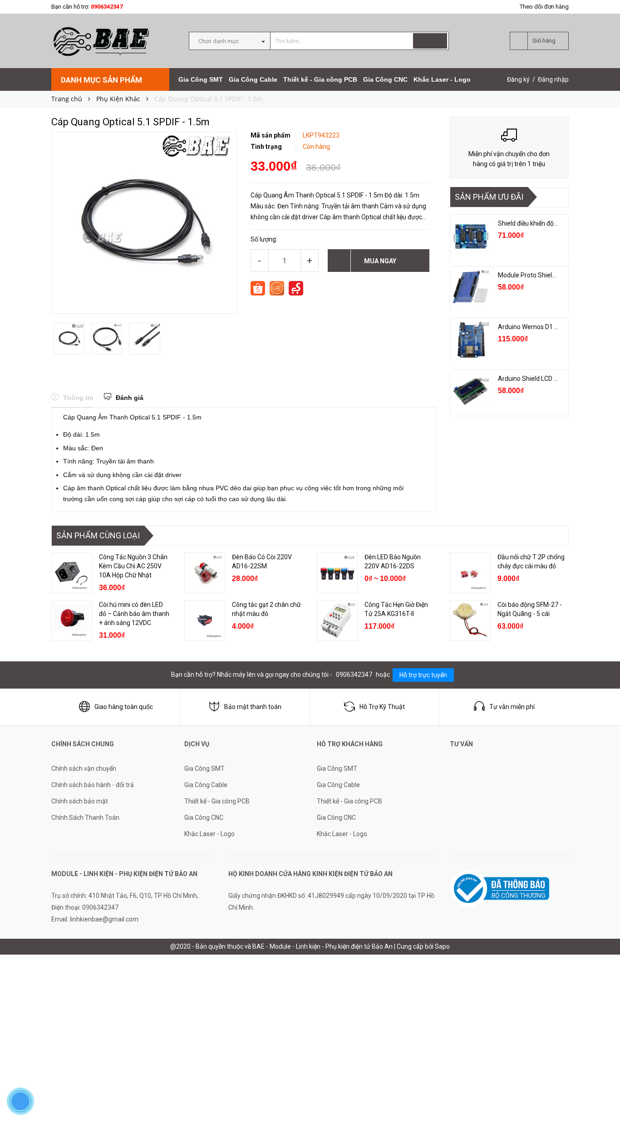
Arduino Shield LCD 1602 (529, 378)
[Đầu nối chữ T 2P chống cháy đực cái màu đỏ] (470, 572)
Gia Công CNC (385, 79)
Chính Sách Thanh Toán (85, 817)
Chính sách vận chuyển (83, 768)
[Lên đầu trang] (604, 1106)
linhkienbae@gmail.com (104, 919)
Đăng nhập (553, 79)
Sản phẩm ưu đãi (489, 197)
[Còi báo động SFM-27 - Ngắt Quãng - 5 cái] (470, 620)
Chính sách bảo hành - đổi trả (92, 784)
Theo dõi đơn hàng (544, 6)
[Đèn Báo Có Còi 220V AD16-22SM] (204, 572)
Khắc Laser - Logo (442, 79)
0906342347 (107, 6)
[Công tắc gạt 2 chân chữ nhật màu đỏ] (204, 620)
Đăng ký (518, 79)
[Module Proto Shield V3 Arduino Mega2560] (471, 288)
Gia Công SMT (200, 79)
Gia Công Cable (253, 79)
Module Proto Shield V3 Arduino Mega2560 (529, 275)
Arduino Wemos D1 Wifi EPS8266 (529, 326)
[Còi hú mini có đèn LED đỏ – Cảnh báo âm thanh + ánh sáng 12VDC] (71, 620)
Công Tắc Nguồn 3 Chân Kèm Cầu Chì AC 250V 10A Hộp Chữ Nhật (133, 566)
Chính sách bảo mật (79, 801)
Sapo (442, 946)
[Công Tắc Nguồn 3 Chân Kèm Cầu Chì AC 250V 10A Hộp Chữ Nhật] (71, 572)
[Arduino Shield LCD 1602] (471, 392)
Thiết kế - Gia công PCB (320, 79)
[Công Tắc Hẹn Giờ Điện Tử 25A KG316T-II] (337, 620)
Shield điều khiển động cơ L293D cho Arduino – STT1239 (529, 223)
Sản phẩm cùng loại (98, 535)
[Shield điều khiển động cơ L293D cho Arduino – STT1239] (471, 236)
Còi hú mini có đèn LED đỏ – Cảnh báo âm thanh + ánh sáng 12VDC (134, 613)
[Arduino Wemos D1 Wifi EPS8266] (471, 340)
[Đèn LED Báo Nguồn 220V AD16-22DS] (337, 572)
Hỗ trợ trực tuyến (423, 675)
